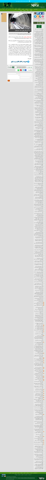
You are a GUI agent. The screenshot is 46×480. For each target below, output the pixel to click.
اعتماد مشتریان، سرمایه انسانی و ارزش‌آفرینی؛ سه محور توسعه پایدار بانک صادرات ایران (38, 455)
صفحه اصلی (35, 9)
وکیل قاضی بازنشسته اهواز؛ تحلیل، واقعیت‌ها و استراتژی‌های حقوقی (38, 462)
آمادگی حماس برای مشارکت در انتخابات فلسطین (39, 83)
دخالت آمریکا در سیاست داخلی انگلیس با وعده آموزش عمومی (39, 179)
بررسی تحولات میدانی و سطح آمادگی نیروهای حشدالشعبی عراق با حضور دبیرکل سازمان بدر (38, 167)
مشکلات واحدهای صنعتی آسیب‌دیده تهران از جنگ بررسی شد (38, 149)
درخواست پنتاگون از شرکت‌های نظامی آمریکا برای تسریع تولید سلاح (39, 181)
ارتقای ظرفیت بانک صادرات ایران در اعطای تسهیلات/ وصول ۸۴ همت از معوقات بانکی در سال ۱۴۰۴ (38, 321)
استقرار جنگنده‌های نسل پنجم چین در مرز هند (39, 309)
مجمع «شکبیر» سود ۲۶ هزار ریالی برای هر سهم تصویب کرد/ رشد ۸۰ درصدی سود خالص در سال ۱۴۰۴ (38, 365)
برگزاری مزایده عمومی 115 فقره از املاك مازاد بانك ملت (38, 422)
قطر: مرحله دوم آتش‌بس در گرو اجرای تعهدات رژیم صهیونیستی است (38, 264)
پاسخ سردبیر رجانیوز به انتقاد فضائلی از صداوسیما (39, 437)
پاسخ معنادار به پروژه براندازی (39, 362)
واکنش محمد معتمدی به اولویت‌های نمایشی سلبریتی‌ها (39, 336)
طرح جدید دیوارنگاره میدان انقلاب (38, 399)
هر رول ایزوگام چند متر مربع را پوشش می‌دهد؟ (39, 289)
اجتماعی (31, 12)
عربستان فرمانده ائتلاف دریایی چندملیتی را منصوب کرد (39, 229)
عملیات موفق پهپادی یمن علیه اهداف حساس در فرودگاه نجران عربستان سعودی (38, 267)
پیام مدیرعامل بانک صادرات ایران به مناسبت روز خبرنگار (38, 214)
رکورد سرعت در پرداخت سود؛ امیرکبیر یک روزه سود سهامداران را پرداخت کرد (38, 356)
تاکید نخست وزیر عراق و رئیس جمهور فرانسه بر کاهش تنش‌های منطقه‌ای (38, 164)
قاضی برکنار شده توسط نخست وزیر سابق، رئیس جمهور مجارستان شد (39, 106)
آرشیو (22, 474)
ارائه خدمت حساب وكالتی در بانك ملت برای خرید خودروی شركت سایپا (38, 452)
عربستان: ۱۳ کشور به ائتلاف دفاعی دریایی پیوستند (39, 79)
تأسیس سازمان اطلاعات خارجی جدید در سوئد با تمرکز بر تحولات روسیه (38, 284)
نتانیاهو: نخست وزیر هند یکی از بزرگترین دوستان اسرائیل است (39, 245)
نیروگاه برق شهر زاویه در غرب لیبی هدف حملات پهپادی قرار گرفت (39, 118)
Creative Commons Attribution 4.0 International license (26, 477)
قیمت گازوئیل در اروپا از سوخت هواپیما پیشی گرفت (38, 89)
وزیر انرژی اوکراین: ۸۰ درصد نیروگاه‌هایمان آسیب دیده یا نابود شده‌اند (38, 270)
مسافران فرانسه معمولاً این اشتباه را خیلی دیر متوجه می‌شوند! (38, 31)
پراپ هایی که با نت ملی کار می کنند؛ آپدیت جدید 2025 (39, 323)
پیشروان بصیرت (41, 380)
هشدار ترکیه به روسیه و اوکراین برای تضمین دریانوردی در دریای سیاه (38, 262)
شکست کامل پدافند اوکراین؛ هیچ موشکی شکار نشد (38, 235)
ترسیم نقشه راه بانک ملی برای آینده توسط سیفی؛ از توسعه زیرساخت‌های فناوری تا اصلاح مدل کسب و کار (38, 405)
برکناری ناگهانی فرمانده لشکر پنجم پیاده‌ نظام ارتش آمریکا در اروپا (39, 198)
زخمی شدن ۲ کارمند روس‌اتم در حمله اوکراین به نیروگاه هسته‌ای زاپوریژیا (38, 103)
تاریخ (27, 10)
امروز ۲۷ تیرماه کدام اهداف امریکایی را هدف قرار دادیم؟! (39, 394)
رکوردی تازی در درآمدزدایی (39, 388)
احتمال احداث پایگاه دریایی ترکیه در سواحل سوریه (38, 280)
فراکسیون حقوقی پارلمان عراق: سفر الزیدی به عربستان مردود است (39, 256)
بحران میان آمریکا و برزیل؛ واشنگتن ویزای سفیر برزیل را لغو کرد (38, 243)
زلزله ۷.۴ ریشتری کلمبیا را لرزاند (38, 141)
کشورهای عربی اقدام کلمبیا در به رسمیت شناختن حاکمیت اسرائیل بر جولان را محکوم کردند (38, 131)
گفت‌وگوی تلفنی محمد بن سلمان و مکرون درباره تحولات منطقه (38, 217)
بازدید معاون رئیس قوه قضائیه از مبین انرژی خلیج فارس (38, 299)
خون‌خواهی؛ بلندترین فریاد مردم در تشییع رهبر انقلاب (38, 439)
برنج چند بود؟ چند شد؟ (40, 302)
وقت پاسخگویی (41, 357)
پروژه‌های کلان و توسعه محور (39, 375)
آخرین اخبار (39, 26)
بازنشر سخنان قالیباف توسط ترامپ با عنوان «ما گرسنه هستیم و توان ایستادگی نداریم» (38, 40)
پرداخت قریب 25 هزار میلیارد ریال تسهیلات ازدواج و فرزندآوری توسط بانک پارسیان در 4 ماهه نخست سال (38, 55)
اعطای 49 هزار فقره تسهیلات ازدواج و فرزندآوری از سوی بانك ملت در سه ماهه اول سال (38, 465)
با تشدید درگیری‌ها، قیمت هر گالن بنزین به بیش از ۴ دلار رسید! (38, 369)
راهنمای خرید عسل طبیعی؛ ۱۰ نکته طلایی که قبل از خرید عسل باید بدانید (39, 65)
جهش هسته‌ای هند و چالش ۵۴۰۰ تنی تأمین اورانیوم (38, 144)
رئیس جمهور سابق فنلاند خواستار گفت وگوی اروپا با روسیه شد (38, 200)
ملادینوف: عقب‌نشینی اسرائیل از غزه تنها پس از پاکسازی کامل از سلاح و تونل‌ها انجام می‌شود (38, 156)
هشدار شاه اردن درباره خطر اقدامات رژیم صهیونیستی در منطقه (39, 128)
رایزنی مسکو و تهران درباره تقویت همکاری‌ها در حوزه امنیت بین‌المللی (39, 98)
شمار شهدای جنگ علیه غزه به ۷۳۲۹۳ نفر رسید (39, 353)
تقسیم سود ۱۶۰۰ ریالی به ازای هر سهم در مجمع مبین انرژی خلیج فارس (38, 387)
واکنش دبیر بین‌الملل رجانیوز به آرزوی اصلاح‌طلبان (39, 398)
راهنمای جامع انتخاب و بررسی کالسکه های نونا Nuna (39, 139)
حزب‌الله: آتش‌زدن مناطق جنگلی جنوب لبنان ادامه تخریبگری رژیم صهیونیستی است (38, 159)
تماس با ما (25, 474)
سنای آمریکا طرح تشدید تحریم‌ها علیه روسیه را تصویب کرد (38, 208)
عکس (21, 10)
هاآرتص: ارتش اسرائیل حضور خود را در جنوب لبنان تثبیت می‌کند (39, 237)
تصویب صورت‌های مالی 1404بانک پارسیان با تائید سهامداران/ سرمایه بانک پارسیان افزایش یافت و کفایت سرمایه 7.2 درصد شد (38, 347)
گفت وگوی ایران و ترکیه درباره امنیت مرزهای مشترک (39, 110)
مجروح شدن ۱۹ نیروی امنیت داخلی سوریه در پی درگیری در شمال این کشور (39, 112)
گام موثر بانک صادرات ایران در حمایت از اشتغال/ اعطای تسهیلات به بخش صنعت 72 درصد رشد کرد (38, 133)
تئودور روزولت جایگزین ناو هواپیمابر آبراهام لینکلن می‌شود (39, 177)
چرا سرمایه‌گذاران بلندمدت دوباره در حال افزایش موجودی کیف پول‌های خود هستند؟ (38, 95)
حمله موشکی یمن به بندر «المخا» (38, 121)
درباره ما (29, 474)
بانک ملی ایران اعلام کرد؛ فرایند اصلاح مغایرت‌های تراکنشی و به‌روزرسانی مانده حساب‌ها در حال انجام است (39, 51)
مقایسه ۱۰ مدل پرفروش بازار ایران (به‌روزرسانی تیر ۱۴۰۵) (39, 315)
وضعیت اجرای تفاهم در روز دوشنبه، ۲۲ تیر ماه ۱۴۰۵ (39, 401)
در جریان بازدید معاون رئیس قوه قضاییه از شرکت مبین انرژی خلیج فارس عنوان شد (38, 296)
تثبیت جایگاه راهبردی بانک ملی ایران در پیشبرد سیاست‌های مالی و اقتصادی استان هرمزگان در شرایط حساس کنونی (38, 351)
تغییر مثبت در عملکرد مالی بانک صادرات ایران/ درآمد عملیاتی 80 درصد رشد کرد (38, 220)
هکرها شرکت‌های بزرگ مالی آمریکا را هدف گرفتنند (39, 216)
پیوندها (16, 474)
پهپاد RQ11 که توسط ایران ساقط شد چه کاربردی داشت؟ (38, 359)
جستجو (19, 474)
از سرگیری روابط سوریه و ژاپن (39, 278)
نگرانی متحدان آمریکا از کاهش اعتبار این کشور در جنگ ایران (39, 287)
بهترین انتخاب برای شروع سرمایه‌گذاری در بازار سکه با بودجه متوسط (39, 192)
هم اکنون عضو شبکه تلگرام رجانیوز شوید (22, 1)
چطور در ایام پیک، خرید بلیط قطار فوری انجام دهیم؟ (39, 38)
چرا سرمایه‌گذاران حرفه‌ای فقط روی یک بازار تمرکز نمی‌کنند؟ (39, 67)
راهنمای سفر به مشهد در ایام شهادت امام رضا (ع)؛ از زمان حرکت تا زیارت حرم (39, 161)
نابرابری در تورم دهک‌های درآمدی (38, 303)
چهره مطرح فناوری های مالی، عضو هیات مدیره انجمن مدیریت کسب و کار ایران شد (38, 317)
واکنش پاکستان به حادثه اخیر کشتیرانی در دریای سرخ (39, 120)
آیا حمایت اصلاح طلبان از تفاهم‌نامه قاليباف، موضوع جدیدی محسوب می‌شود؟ (38, 46)
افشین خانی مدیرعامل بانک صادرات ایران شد (39, 457)
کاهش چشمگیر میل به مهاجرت (39, 379)
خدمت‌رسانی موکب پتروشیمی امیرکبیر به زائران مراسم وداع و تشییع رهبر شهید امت (39, 446)
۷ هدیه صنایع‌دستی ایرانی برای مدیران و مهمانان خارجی (39, 69)
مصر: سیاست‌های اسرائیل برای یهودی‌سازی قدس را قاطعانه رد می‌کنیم (39, 248)
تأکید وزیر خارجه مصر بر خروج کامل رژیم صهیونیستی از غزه (39, 154)
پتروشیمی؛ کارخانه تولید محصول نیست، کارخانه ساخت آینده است (38, 190)
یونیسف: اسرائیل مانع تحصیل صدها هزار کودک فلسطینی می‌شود (39, 115)
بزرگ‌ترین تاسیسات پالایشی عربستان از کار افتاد (39, 308)
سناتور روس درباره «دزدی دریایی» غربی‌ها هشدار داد (39, 84)
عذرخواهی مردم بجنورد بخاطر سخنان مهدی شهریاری (39, 326)
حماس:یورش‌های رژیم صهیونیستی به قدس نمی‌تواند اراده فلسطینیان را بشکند (38, 222)
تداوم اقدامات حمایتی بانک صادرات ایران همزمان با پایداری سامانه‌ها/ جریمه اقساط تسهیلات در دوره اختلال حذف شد (38, 293)
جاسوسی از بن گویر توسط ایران (39, 273)
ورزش (24, 10)
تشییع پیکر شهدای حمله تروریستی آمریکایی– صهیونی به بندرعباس (38, 432)
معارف (31, 10)
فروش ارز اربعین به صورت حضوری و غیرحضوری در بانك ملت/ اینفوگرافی (39, 412)
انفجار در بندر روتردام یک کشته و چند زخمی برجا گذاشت (38, 93)
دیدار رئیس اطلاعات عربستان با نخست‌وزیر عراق (39, 210)
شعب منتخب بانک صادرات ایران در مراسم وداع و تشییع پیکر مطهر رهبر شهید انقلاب (38, 449)
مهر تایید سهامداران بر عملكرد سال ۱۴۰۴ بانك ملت (39, 344)
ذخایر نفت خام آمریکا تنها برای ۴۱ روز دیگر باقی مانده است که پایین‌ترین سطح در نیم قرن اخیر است (38, 43)
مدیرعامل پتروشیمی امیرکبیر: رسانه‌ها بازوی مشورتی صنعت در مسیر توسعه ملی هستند (38, 188)
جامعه (15, 9)
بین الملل (27, 9)
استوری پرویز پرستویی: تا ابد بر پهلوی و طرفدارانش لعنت (38, 342)
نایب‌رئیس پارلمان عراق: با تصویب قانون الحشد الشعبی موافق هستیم (38, 152)
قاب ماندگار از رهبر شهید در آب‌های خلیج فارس (39, 372)
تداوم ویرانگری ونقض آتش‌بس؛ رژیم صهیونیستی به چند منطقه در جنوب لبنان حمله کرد (38, 125)
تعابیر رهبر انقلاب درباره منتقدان (38, 370)
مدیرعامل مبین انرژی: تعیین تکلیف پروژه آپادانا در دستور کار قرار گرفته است (38, 384)
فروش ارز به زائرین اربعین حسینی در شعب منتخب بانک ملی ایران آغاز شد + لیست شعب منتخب (38, 430)
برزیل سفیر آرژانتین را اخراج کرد (38, 194)
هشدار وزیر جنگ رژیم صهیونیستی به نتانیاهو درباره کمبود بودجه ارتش (38, 259)
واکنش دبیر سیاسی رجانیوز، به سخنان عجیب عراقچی (39, 378)
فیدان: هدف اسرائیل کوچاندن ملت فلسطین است (39, 77)
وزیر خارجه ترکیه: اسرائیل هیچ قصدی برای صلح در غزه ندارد (39, 227)
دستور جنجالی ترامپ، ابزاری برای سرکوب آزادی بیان (38, 254)
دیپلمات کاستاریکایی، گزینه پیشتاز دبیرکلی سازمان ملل (38, 183)
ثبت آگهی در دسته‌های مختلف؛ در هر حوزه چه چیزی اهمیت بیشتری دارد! (38, 147)
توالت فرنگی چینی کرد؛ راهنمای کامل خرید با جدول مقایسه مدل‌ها (38, 60)
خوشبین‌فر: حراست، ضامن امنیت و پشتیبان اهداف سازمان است (38, 410)
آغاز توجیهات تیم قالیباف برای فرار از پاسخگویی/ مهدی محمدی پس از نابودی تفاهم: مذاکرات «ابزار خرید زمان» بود (38, 426)
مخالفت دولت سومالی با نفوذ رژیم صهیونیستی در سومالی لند (38, 275)
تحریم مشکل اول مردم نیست (39, 367)
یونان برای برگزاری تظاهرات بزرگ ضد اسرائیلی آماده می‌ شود (38, 169)
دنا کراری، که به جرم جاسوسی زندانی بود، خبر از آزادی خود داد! (38, 374)
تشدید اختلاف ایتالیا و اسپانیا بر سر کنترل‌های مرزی (39, 202)
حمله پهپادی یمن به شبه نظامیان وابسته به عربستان (39, 81)
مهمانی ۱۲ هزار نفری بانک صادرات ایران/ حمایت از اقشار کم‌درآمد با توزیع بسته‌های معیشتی (38, 233)
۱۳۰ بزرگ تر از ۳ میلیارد (39, 304)
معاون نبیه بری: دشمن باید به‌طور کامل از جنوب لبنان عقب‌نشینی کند (38, 204)
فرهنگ (19, 9)
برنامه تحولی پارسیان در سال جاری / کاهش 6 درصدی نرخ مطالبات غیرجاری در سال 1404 (39, 468)
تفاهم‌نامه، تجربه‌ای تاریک (39, 376)
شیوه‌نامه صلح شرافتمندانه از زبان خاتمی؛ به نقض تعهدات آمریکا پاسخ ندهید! (38, 62)
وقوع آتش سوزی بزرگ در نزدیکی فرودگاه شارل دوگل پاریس (38, 101)
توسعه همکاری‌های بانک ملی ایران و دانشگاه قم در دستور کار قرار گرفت (38, 338)
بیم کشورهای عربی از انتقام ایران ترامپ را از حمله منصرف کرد (38, 252)
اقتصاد (23, 9)
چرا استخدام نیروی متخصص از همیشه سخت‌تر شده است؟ (39, 225)
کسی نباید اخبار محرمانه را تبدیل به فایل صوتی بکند (38, 301)
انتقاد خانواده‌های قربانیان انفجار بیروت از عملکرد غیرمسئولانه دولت (39, 240)
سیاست (31, 9)
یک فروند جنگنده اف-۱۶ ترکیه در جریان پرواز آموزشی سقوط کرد (38, 108)
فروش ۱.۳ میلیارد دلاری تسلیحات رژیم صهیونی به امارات (38, 272)
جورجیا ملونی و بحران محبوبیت (39, 86)
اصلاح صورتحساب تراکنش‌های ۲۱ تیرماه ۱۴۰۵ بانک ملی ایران (38, 49)
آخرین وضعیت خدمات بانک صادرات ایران (39, 435)
